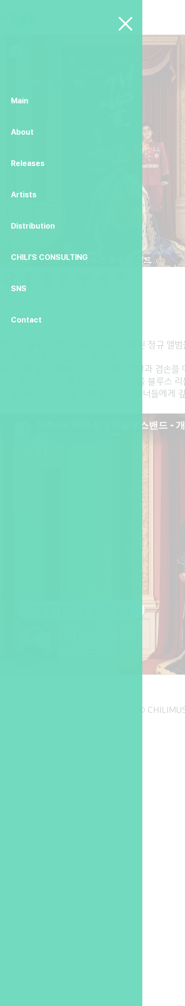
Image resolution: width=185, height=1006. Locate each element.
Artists (24, 194)
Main (19, 100)
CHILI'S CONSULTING (49, 257)
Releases (28, 163)
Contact (26, 319)
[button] (125, 23)
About (22, 132)
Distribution (33, 226)
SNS (19, 288)
